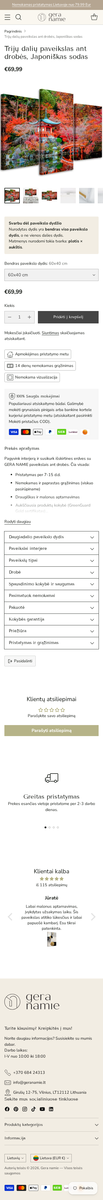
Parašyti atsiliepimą (52, 731)
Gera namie (50, 1168)
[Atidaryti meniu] (7, 17)
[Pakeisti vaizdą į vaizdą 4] (68, 195)
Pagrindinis (13, 31)
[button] (11, 916)
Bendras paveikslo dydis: (35, 263)
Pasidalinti (23, 661)
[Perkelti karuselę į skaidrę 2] (50, 827)
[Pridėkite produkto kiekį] (29, 317)
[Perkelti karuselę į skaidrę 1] (45, 827)
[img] (52, 879)
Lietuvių (13, 1158)
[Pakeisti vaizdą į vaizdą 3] (49, 195)
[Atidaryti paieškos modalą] (18, 17)
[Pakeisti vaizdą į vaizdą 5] (86, 195)
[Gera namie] (51, 17)
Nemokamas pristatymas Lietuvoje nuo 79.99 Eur (51, 4)
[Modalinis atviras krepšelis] (94, 17)
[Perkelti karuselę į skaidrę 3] (54, 827)
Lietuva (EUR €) (52, 1158)
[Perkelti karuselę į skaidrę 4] (58, 827)
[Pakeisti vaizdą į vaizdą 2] (30, 195)
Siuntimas (50, 333)
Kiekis (9, 305)
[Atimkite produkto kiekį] (10, 317)
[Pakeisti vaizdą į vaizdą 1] (12, 195)
